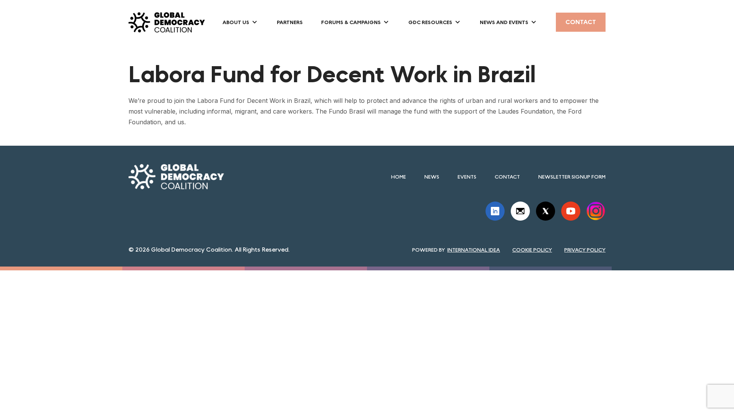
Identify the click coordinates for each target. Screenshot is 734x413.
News (431, 176)
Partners (290, 22)
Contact (580, 22)
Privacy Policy (585, 249)
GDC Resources (430, 22)
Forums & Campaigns (351, 22)
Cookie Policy (532, 249)
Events (467, 176)
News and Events (504, 22)
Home (398, 176)
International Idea (473, 249)
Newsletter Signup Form (572, 176)
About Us (235, 22)
